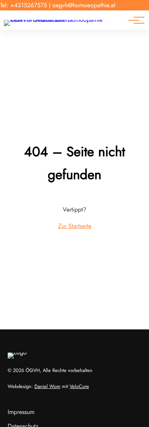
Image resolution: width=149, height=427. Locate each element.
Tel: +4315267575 (23, 5)
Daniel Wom (47, 386)
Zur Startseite (74, 226)
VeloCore (79, 386)
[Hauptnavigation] (133, 20)
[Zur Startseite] (64, 19)
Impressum (21, 412)
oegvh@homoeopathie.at (83, 5)
